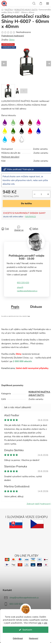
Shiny (12, 39)
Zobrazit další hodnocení (38, 503)
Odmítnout (18, 638)
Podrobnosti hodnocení (12, 35)
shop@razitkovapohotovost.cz (27, 289)
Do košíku (26, 203)
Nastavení (33, 638)
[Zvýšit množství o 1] (48, 194)
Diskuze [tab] (36, 307)
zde (39, 622)
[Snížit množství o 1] (34, 194)
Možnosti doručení (10, 156)
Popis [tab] (15, 307)
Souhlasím (27, 629)
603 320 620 (23, 282)
